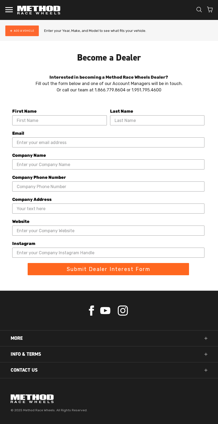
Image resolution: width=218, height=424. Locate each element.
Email (18, 133)
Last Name (121, 111)
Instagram (23, 243)
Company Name (29, 155)
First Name (24, 111)
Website (21, 221)
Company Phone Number (39, 177)
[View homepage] (109, 398)
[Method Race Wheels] (39, 10)
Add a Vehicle (24, 30)
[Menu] (9, 10)
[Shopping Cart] (210, 10)
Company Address (32, 199)
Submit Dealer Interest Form (108, 269)
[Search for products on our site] (199, 10)
